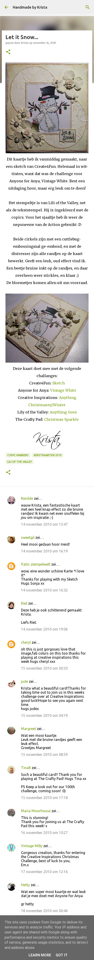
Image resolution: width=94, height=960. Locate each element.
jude (24, 681)
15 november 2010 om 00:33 (44, 668)
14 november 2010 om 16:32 (44, 590)
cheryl (26, 642)
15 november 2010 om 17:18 (44, 798)
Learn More (40, 955)
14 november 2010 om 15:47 (44, 524)
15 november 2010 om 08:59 (44, 754)
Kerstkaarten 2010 (48, 455)
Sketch (58, 383)
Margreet (28, 729)
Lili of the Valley (19, 461)
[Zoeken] (87, 7)
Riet (24, 603)
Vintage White (63, 390)
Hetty (25, 885)
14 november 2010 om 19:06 (44, 629)
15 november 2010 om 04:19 (44, 715)
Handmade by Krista (30, 7)
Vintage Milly (31, 846)
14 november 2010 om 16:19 (44, 551)
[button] (8, 52)
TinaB (26, 768)
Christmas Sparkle (61, 419)
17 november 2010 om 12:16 (44, 872)
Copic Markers (18, 455)
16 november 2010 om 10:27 (44, 833)
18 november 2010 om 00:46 (44, 911)
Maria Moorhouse (36, 811)
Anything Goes (63, 412)
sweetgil (27, 537)
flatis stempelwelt (35, 564)
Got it (62, 955)
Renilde (27, 498)
